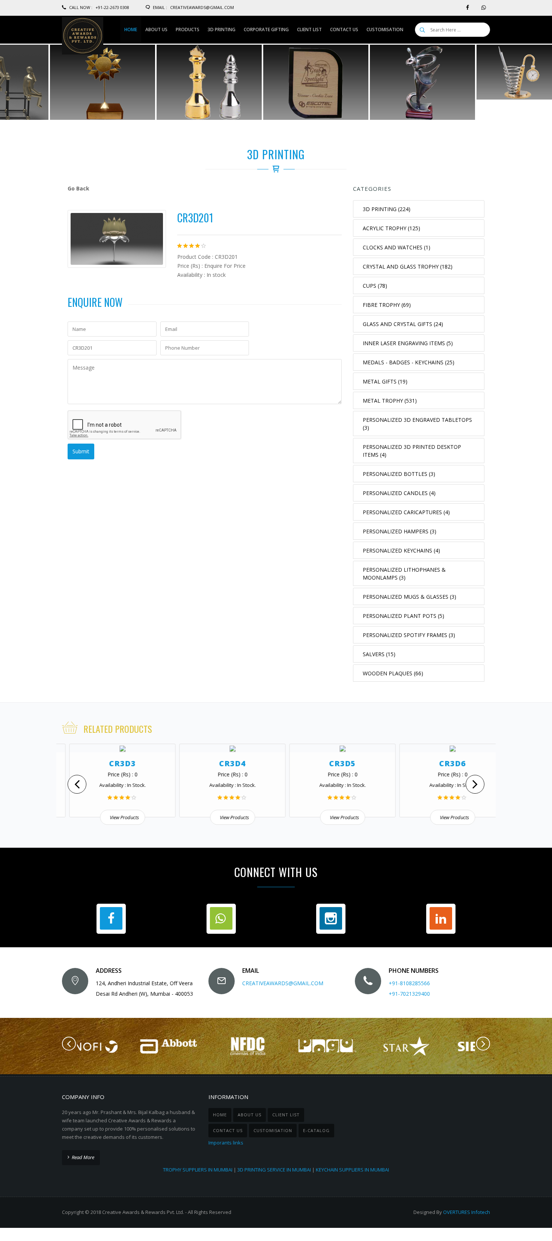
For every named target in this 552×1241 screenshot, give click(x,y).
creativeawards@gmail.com (202, 7)
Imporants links (225, 1142)
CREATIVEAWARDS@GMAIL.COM (282, 983)
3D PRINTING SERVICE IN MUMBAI (274, 1169)
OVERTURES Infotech (466, 1212)
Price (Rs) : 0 (112, 774)
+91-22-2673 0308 (112, 7)
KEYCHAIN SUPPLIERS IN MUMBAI (352, 1169)
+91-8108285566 (409, 983)
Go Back (78, 188)
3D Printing (276, 154)
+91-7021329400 (409, 993)
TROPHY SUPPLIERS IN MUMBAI (197, 1169)
